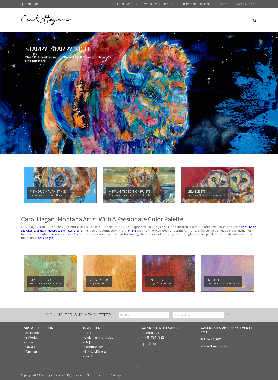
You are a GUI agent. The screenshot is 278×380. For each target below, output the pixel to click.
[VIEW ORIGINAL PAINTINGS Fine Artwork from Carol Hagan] (60, 184)
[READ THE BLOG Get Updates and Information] (50, 273)
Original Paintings (91, 34)
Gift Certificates (95, 351)
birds (40, 230)
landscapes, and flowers (60, 230)
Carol (80, 230)
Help (87, 333)
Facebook (22, 4)
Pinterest (29, 4)
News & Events (210, 34)
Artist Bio (32, 333)
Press (29, 342)
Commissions (93, 347)
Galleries (185, 34)
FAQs (87, 342)
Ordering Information (99, 337)
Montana (130, 230)
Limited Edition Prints (129, 34)
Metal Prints (162, 34)
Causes (232, 34)
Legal (88, 356)
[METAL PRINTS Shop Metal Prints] (109, 273)
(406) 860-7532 (153, 337)
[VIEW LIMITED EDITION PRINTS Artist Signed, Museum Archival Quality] (139, 184)
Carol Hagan (45, 238)
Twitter (36, 4)
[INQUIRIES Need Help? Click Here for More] (227, 273)
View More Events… (216, 346)
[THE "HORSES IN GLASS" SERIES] (139, 94)
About (249, 34)
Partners (31, 351)
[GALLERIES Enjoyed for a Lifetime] (168, 273)
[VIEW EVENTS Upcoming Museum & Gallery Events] (217, 184)
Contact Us (151, 333)
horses (243, 227)
